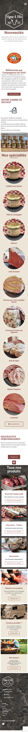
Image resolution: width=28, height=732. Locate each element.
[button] (25, 4)
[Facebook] (14, 462)
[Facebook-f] (3, 724)
